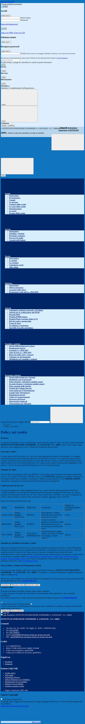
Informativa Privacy (12, 677)
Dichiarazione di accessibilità (16, 682)
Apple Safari (58, 556)
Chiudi (3, 71)
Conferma (11, 125)
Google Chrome (34, 556)
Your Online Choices (30, 561)
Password (24, 20)
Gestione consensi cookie (14, 686)
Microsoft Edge (14, 559)
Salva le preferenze (17, 610)
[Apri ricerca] (67, 142)
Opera (23, 559)
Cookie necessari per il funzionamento (15, 604)
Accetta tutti (32, 585)
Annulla (4, 125)
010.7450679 (14, 633)
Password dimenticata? (9, 24)
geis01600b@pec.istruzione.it (31, 637)
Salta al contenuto (7, 2)
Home (7, 424)
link (16, 575)
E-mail (23, 53)
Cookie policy (10, 673)
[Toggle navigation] (17, 166)
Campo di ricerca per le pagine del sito (15, 422)
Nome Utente (26, 18)
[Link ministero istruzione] (11, 4)
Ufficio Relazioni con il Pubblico (17, 680)
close (3, 175)
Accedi (5, 6)
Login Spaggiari (62, 58)
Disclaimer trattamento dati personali (15, 706)
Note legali (9, 675)
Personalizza (5, 585)
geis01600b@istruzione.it (31, 635)
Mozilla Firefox (47, 556)
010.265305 (13, 630)
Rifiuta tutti (18, 585)
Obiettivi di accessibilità (14, 684)
